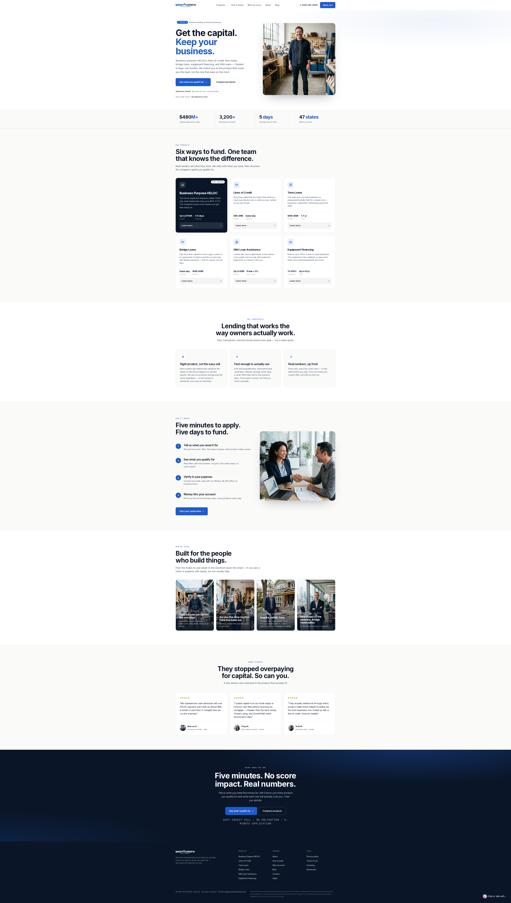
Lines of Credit (244, 861)
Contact (276, 874)
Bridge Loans (244, 869)
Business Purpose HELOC (249, 856)
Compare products (225, 82)
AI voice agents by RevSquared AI (232, 892)
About (268, 5)
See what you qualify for (193, 82)
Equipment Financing (247, 878)
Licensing (311, 865)
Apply (275, 878)
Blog (277, 5)
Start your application (192, 511)
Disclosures (311, 869)
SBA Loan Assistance (247, 874)
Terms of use (312, 861)
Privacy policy (313, 856)
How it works (237, 5)
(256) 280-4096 (310, 5)
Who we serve (254, 5)
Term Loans (243, 865)
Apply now (328, 5)
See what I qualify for (241, 811)
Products (220, 5)
